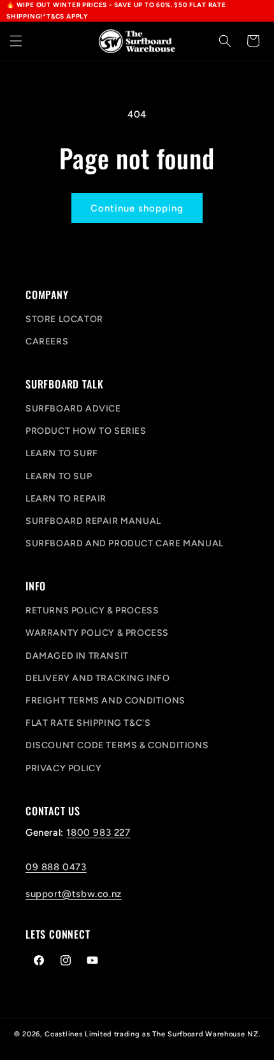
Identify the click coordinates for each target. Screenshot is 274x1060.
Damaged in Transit (77, 655)
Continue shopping (137, 208)
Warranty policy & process (97, 632)
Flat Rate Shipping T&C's (87, 723)
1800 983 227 (98, 832)
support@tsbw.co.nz (73, 894)
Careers (46, 341)
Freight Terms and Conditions (105, 700)
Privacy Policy (63, 768)
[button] (16, 41)
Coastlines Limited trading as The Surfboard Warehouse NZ (151, 1034)
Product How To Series (86, 431)
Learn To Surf (61, 453)
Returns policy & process (92, 610)
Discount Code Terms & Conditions (116, 745)
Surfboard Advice (73, 408)
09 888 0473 (56, 867)
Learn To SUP (58, 476)
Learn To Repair (65, 498)
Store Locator (64, 319)
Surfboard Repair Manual (93, 521)
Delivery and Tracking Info (97, 678)
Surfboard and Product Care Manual (124, 543)
